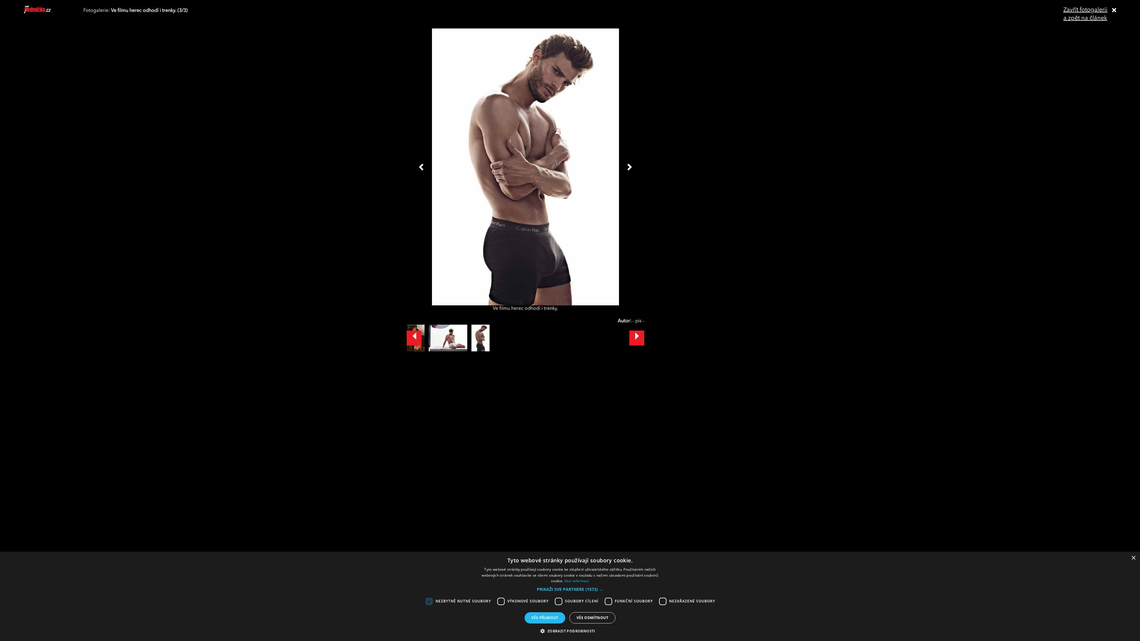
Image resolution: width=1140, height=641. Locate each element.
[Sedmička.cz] (45, 12)
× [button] (1133, 558)
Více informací (576, 580)
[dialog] (570, 596)
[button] (570, 589)
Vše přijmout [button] (544, 617)
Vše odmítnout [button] (592, 617)
